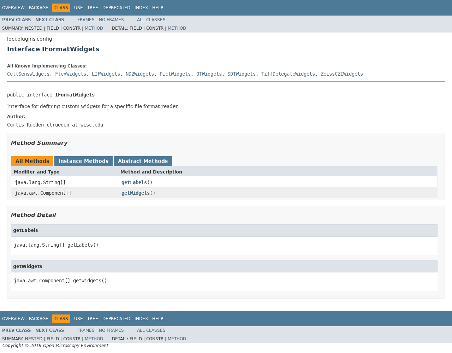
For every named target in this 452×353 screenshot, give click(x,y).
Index (141, 7)
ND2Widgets (140, 74)
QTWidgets (209, 74)
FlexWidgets (70, 74)
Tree (92, 7)
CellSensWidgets (28, 74)
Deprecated (116, 7)
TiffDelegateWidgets (288, 74)
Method (94, 28)
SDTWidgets (241, 74)
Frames (86, 19)
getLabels (134, 182)
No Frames (111, 19)
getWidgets (135, 193)
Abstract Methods (143, 161)
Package (38, 7)
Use (78, 7)
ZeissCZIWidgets (342, 74)
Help (157, 7)
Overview (13, 7)
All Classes (151, 19)
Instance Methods (83, 161)
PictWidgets (175, 74)
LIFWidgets (106, 74)
